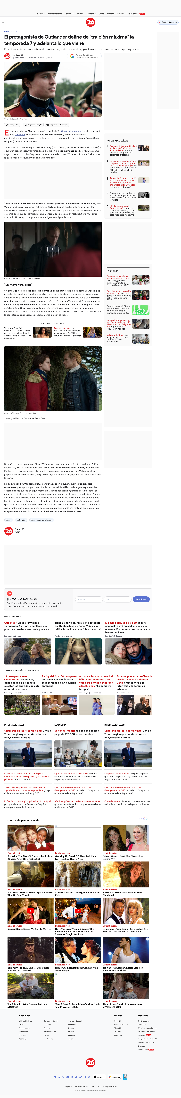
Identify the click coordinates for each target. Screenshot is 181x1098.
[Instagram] (59, 1077)
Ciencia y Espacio (75, 1021)
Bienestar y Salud (51, 1021)
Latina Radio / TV (121, 1024)
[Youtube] (67, 1077)
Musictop (118, 1035)
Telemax (117, 1032)
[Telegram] (85, 1077)
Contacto (142, 1024)
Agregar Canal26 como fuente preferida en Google (87, 56)
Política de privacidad (146, 1032)
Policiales (22, 1035)
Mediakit (144, 1035)
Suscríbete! (141, 599)
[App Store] (99, 1077)
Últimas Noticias (25, 1021)
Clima (21, 1024)
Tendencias (48, 1039)
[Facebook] (55, 1077)
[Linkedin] (72, 1077)
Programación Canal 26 (147, 1039)
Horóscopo (23, 1032)
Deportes (47, 1024)
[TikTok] (76, 1077)
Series (8, 520)
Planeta (71, 1032)
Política (46, 1035)
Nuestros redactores (146, 1042)
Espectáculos (10, 31)
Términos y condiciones (147, 1028)
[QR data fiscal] (125, 1079)
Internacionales (14, 724)
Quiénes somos (144, 1021)
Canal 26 (19, 55)
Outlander (20, 134)
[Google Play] (114, 1077)
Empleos (141, 1046)
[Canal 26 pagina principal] (90, 26)
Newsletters (145, 1049)
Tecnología (23, 1039)
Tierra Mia (118, 1028)
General (47, 1028)
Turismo (71, 1039)
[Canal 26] (90, 1063)
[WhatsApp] (80, 1077)
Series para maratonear (41, 520)
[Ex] (63, 1077)
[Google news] (89, 1077)
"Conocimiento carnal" (72, 131)
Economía (60, 724)
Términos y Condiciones (84, 1086)
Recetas (71, 1035)
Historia (71, 1028)
